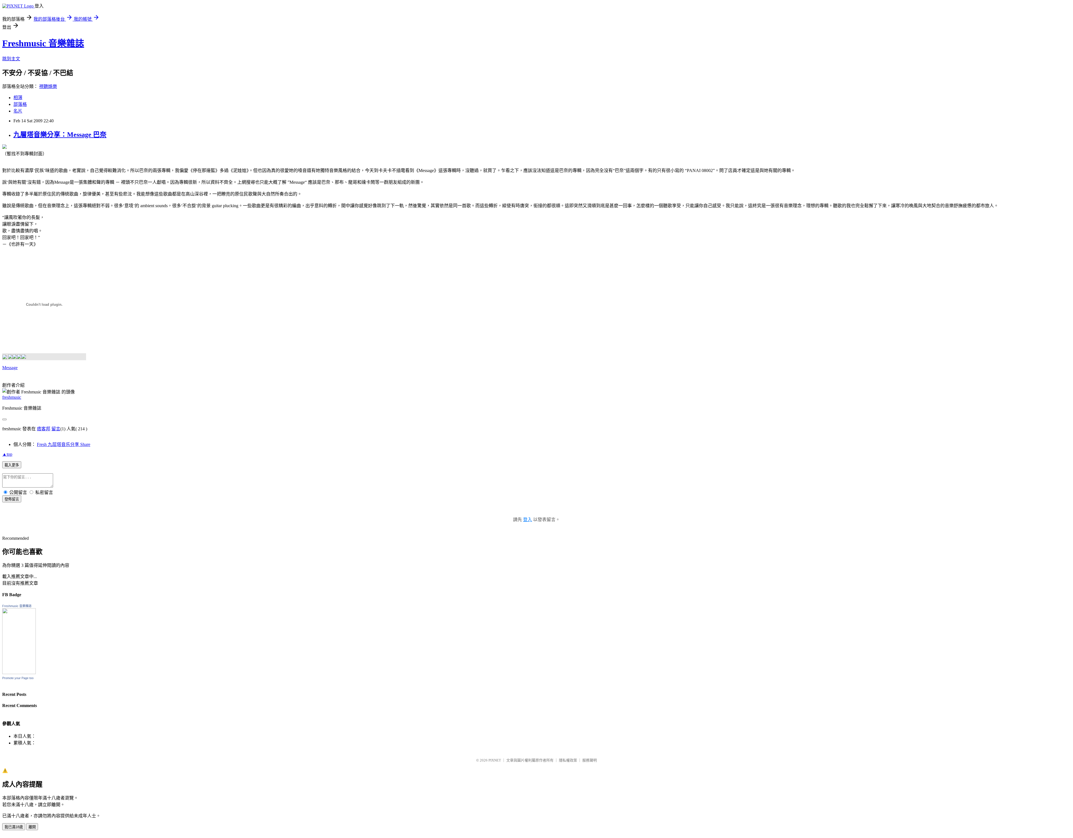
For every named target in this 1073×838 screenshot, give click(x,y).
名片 (17, 111)
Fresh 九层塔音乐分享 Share (63, 444)
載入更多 (11, 465)
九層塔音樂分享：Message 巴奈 (59, 134)
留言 (55, 428)
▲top (7, 454)
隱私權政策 (568, 760)
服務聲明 (589, 760)
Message (10, 367)
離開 (32, 827)
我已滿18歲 (13, 827)
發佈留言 (11, 499)
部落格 (20, 104)
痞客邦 (43, 428)
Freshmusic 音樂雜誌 (43, 43)
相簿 (17, 97)
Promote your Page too (18, 678)
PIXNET (494, 760)
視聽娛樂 (48, 86)
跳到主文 (11, 58)
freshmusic (11, 397)
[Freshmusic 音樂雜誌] (19, 672)
